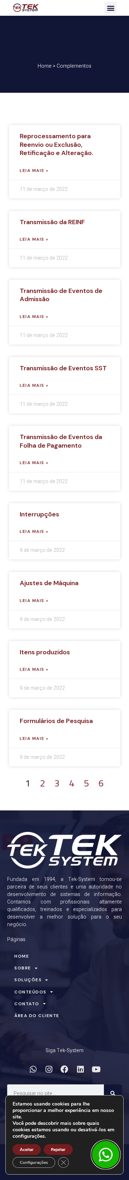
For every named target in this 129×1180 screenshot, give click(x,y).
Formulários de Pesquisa (56, 721)
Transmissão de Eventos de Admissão (61, 294)
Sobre (22, 968)
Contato (26, 1004)
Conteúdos (30, 992)
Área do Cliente (36, 1015)
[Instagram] (49, 1069)
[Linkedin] (80, 1069)
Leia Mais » (34, 170)
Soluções (28, 980)
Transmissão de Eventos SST (63, 368)
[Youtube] (96, 1069)
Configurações (34, 1162)
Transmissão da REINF (52, 222)
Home (45, 66)
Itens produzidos (45, 652)
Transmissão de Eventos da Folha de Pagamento (61, 441)
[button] (110, 8)
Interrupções (39, 514)
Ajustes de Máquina (49, 583)
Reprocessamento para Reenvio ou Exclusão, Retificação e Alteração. (56, 144)
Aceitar (27, 1149)
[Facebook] (64, 1069)
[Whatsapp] (33, 1069)
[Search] (113, 1093)
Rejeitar (58, 1149)
